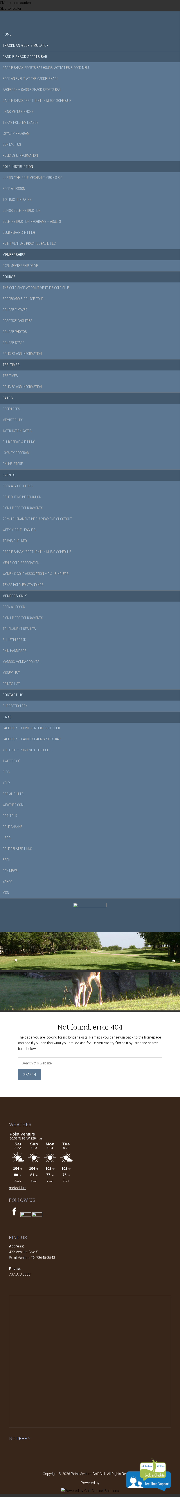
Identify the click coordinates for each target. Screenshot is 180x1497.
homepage (152, 1037)
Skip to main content (16, 3)
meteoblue (17, 1188)
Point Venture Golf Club (90, 19)
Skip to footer (10, 8)
